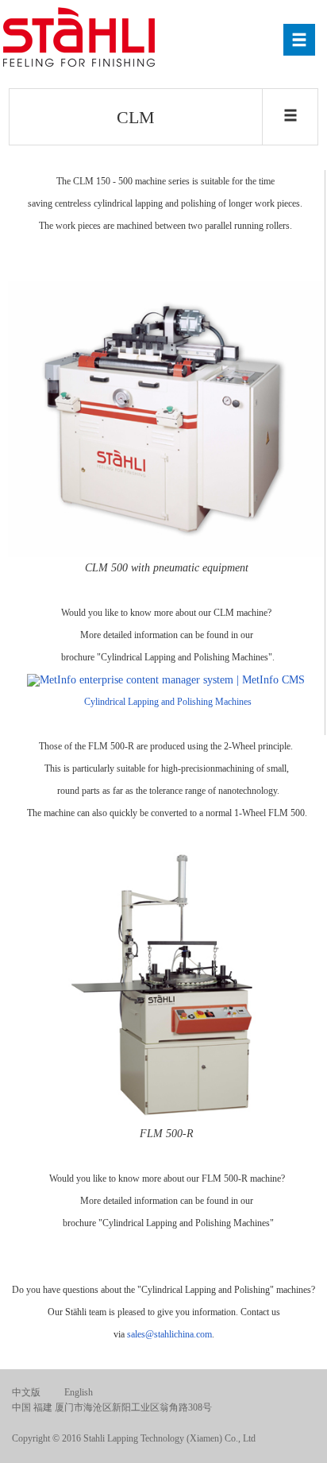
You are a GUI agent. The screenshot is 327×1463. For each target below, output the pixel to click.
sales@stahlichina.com (169, 1334)
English (78, 1392)
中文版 (26, 1392)
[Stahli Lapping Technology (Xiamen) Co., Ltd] (81, 39)
